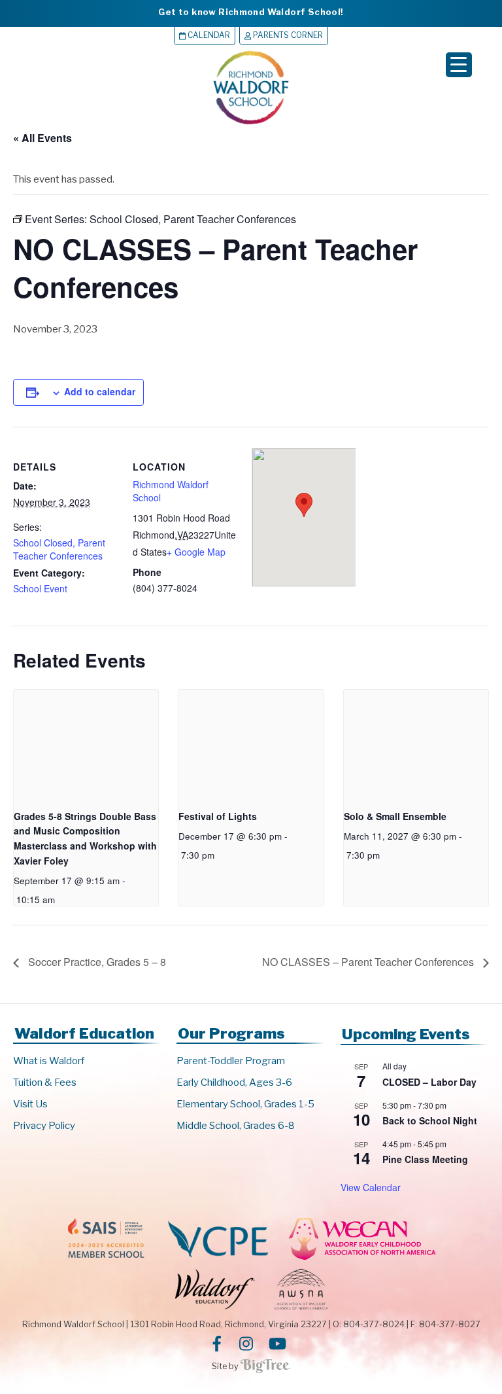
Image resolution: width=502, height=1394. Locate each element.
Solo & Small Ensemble (395, 816)
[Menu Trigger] (459, 64)
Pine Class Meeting (425, 1159)
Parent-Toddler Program (230, 1061)
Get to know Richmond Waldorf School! (250, 12)
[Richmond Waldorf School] (251, 124)
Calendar (208, 35)
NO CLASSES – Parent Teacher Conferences (369, 961)
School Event (40, 588)
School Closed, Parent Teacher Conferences (59, 549)
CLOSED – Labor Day (429, 1081)
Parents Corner (287, 35)
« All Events (42, 137)
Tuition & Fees (44, 1082)
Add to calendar (99, 391)
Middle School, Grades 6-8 (235, 1126)
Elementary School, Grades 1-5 (245, 1104)
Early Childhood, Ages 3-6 (234, 1082)
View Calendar (371, 1187)
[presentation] (86, 744)
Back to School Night (429, 1120)
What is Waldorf (48, 1061)
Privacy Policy (44, 1126)
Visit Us (30, 1104)
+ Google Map (196, 551)
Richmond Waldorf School (171, 491)
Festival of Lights (217, 816)
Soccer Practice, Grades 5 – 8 (95, 961)
